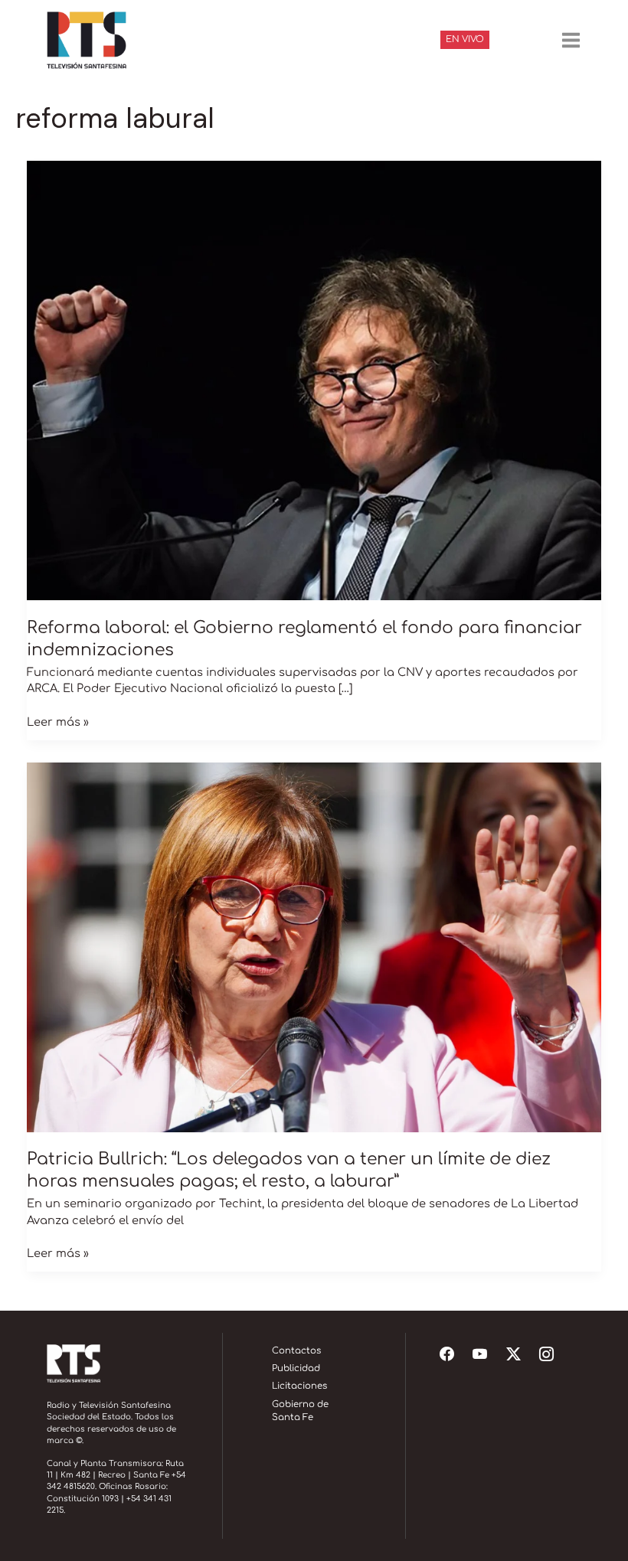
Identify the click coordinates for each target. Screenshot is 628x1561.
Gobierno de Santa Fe (300, 1411)
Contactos (296, 1351)
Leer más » (58, 721)
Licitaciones (299, 1386)
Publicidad (296, 1368)
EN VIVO (465, 39)
